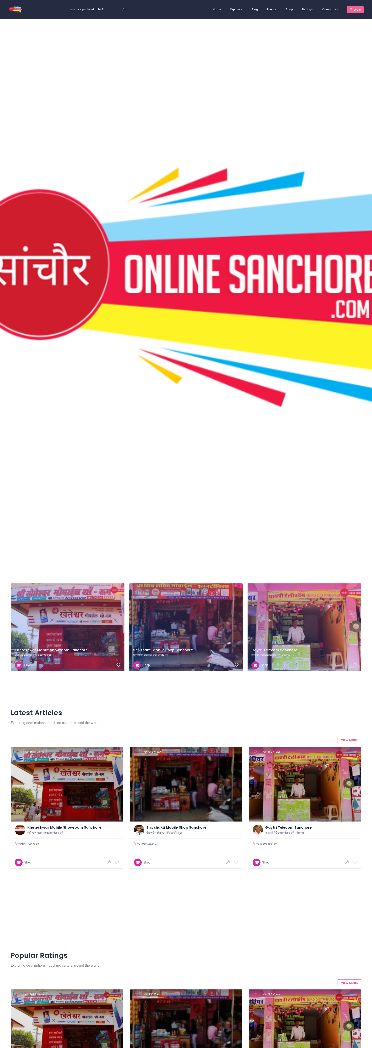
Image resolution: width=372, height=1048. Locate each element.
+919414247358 (28, 843)
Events (272, 9)
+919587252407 (147, 843)
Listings (307, 9)
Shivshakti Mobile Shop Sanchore (163, 650)
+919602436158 (266, 843)
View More (349, 740)
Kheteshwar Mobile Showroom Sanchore (51, 650)
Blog (255, 9)
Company (329, 9)
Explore (235, 9)
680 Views (274, 751)
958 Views (155, 751)
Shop (289, 9)
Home (217, 9)
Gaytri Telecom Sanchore (274, 650)
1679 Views (37, 751)
